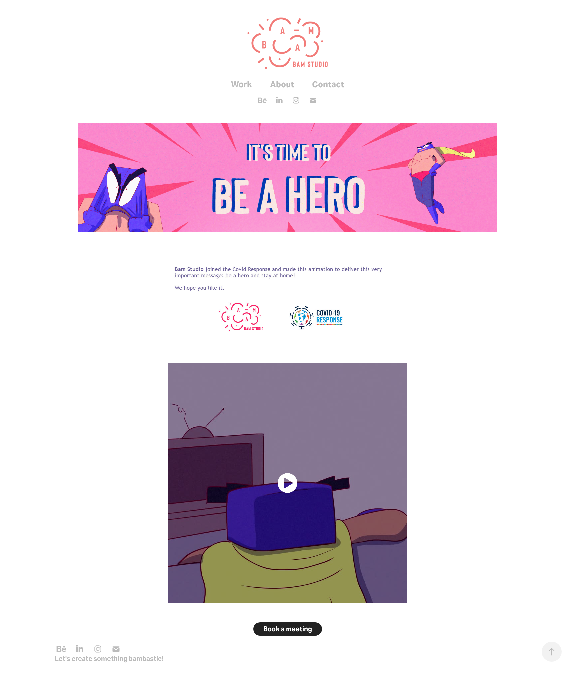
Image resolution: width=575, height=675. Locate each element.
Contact (328, 84)
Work (241, 84)
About (282, 84)
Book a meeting (287, 629)
